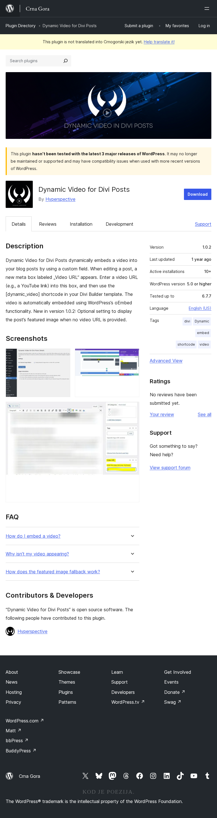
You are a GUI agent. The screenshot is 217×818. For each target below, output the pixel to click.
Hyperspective (60, 199)
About (12, 672)
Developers (123, 692)
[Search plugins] (65, 60)
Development (119, 224)
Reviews (48, 224)
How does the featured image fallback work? (53, 571)
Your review (162, 414)
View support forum (170, 467)
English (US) (200, 308)
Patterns (67, 702)
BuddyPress (21, 751)
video (204, 344)
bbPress (17, 740)
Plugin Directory (21, 25)
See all (204, 414)
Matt (13, 730)
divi (187, 321)
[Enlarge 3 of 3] (131, 409)
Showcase (69, 672)
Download (198, 194)
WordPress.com (25, 721)
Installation (81, 224)
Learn (117, 672)
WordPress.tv (128, 702)
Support (203, 224)
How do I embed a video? (33, 536)
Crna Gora (29, 776)
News (12, 682)
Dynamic (202, 321)
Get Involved (177, 672)
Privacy (13, 702)
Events (171, 682)
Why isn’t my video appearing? (37, 554)
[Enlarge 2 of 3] (131, 356)
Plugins (65, 692)
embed (203, 333)
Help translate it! (159, 41)
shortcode (186, 344)
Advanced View (166, 360)
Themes (66, 682)
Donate (174, 692)
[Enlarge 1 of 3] (63, 356)
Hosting (14, 692)
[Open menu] (208, 8)
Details (19, 224)
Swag (172, 702)
